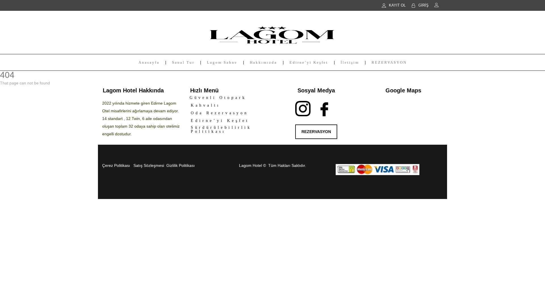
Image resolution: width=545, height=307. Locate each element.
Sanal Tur (183, 62)
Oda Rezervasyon (219, 113)
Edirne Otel (343, 180)
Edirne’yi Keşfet (309, 62)
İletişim (350, 62)
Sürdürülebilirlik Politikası (221, 129)
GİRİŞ (423, 5)
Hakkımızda (263, 62)
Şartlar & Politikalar (392, 180)
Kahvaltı (205, 105)
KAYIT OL (397, 5)
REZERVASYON (389, 62)
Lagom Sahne (222, 62)
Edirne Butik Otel (272, 173)
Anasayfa (149, 62)
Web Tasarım (114, 173)
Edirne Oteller (365, 180)
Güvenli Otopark (218, 98)
